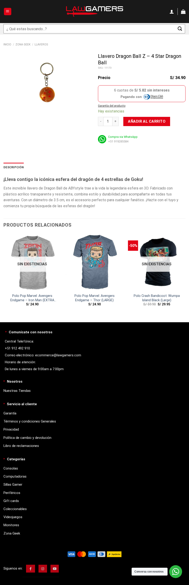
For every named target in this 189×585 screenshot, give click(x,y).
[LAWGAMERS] (94, 11)
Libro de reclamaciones (21, 446)
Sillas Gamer (12, 484)
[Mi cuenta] (171, 11)
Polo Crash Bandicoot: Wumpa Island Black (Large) (157, 298)
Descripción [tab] (13, 167)
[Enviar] (180, 28)
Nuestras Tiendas (17, 391)
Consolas (10, 468)
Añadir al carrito (146, 121)
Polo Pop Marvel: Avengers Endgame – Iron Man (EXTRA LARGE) (32, 298)
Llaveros (41, 44)
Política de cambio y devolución (27, 438)
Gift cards (11, 501)
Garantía (9, 413)
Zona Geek (22, 44)
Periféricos (11, 493)
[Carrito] (183, 11)
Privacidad (11, 429)
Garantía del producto (111, 105)
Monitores (11, 525)
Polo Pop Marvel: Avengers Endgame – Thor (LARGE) (94, 298)
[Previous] (3, 274)
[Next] (185, 274)
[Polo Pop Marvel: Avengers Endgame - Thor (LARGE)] (94, 262)
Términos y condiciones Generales (29, 421)
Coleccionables (15, 509)
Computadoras (15, 476)
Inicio (7, 44)
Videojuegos (12, 517)
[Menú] (8, 11)
